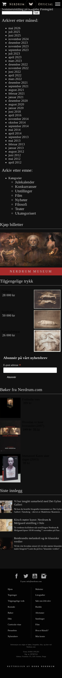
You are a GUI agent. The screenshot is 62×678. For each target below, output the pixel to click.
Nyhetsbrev (13, 636)
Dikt (10, 618)
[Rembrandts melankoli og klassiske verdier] (6, 544)
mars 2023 (15, 61)
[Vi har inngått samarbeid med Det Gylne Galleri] (6, 507)
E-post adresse (12, 365)
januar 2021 (16, 97)
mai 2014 (14, 129)
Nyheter (21, 200)
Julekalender (24, 182)
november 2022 (18, 68)
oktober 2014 (17, 122)
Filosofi (21, 204)
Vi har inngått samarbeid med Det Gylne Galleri (37, 503)
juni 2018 (14, 111)
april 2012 (14, 162)
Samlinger (39, 618)
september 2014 (18, 126)
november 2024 (18, 39)
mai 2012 (14, 158)
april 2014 (14, 133)
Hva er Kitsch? (41, 630)
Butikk (38, 607)
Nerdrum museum (31, 271)
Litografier (40, 595)
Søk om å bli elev (43, 601)
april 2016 (14, 115)
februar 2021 (16, 93)
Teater (19, 209)
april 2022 (14, 75)
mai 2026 (14, 28)
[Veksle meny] (57, 4)
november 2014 (18, 119)
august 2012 (16, 151)
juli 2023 (14, 53)
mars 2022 (15, 79)
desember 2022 (18, 64)
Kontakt (11, 607)
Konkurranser (26, 186)
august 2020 (16, 104)
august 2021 (16, 90)
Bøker (10, 613)
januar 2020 (16, 108)
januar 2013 (16, 148)
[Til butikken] (4, 4)
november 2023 (18, 46)
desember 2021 (18, 82)
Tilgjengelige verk (16, 601)
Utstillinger (23, 191)
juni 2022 (14, 71)
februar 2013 (16, 144)
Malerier (39, 589)
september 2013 (18, 137)
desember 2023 (18, 42)
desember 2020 (18, 100)
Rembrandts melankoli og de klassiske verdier (36, 540)
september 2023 (18, 50)
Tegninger (12, 595)
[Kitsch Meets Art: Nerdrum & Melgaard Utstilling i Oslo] (6, 525)
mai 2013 (14, 140)
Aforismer (39, 613)
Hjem (10, 589)
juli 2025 (14, 31)
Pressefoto (12, 630)
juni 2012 (14, 155)
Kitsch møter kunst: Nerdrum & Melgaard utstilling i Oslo (32, 521)
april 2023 (14, 57)
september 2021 (18, 86)
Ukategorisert (25, 213)
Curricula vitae (14, 624)
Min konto (40, 636)
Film (18, 195)
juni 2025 (14, 35)
